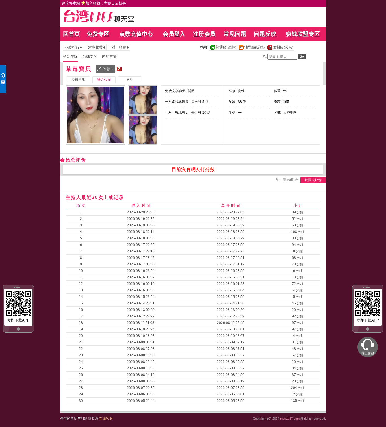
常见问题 (235, 34)
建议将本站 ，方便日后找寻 (94, 3)
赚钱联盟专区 (303, 34)
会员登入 (174, 34)
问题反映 (265, 34)
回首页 (71, 34)
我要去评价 (313, 180)
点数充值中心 (136, 34)
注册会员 (204, 34)
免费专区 (98, 34)
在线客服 (106, 419)
